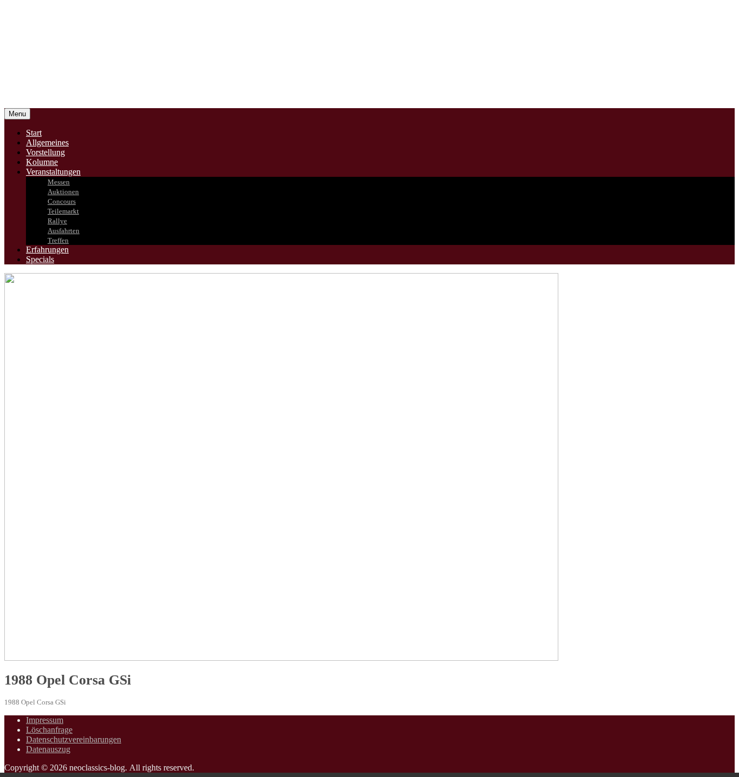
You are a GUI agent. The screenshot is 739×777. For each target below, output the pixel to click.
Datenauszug (48, 749)
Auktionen (63, 192)
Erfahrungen (47, 249)
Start (34, 132)
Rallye (57, 221)
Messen (59, 182)
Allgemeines (47, 142)
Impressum (44, 720)
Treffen (58, 240)
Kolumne (42, 162)
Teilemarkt (63, 211)
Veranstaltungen (53, 171)
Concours (62, 201)
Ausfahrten (64, 231)
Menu (17, 114)
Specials (40, 259)
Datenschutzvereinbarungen (73, 739)
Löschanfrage (49, 729)
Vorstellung (45, 152)
